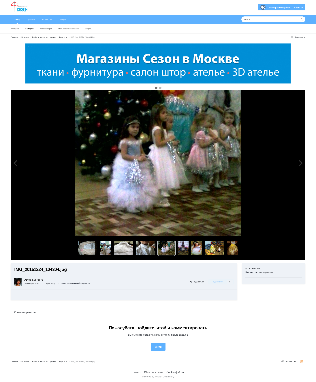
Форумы (15, 29)
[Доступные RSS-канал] (301, 361)
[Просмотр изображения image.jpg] (87, 248)
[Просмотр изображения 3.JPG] (215, 248)
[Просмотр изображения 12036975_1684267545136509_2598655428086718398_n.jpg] (145, 248)
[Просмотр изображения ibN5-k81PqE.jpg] (105, 248)
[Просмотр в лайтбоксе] (158, 163)
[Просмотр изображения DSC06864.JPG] (123, 248)
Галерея (29, 29)
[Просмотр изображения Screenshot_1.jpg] (232, 248)
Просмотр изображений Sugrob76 (74, 283)
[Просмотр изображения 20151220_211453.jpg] (196, 248)
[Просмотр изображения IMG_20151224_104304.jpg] (166, 248)
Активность (47, 19)
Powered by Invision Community (158, 376)
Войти (158, 346)
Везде (289, 19)
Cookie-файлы (175, 372)
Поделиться (198, 282)
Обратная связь (153, 372)
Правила (31, 19)
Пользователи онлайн (68, 29)
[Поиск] (301, 19)
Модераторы (46, 29)
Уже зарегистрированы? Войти (285, 8)
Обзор (17, 19)
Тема (135, 372)
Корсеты (251, 272)
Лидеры (88, 29)
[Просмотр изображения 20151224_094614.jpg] (183, 248)
